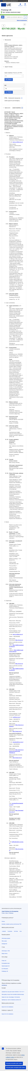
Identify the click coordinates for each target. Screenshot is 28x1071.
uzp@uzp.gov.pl (16, 717)
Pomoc (3, 921)
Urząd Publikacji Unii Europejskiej (10, 911)
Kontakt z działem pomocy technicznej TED (11, 924)
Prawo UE (4, 960)
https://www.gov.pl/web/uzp (16, 725)
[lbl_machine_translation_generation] (21, 98)
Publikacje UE (5, 971)
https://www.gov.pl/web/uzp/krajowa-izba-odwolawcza (16, 751)
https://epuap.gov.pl (17, 731)
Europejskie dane (6, 963)
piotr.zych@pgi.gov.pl (18, 142)
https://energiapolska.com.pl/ (16, 811)
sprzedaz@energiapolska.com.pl (16, 804)
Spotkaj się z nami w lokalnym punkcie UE (11, 999)
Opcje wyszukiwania (22, 20)
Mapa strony (4, 953)
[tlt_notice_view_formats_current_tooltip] (22, 108)
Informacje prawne (6, 938)
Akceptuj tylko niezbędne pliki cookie (15, 1067)
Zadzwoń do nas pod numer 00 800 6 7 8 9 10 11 (13, 991)
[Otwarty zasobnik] (3, 25)
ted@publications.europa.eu (16, 842)
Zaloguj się (20, 5)
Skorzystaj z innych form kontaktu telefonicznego (13, 994)
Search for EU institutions (7, 1006)
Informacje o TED (6, 950)
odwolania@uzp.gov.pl (18, 742)
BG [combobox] (6, 88)
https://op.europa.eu (16, 849)
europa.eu (4, 985)
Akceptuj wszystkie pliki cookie (14, 1063)
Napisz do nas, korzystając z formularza (11, 997)
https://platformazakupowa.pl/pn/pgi (16, 645)
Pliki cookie (4, 941)
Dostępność (4, 943)
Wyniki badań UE (5, 966)
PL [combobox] (6, 76)
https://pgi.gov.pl (19, 640)
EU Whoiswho (5, 968)
